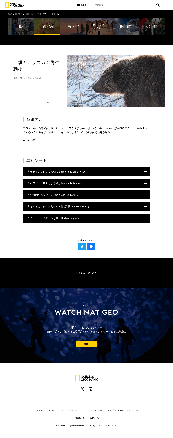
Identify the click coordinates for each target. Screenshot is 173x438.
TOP (10, 14)
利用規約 (50, 410)
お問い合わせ (132, 410)
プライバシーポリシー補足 (92, 410)
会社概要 (39, 410)
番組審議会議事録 (115, 410)
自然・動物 (29, 14)
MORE (86, 343)
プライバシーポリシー (67, 410)
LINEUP (18, 14)
